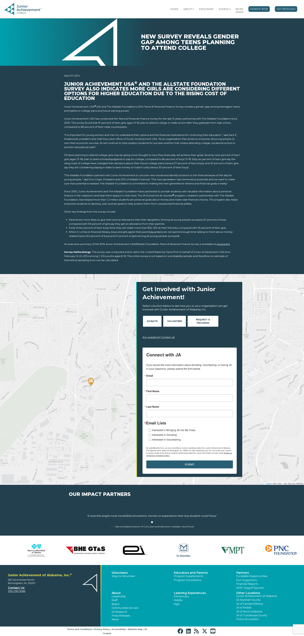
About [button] (116, 593)
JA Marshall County (248, 599)
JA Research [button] (119, 611)
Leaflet (268, 483)
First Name (152, 391)
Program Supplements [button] (188, 576)
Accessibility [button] (119, 629)
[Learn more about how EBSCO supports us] (127, 550)
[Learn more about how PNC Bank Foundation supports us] (275, 550)
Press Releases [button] (121, 615)
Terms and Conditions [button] (79, 629)
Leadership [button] (119, 596)
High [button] (177, 604)
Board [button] (115, 604)
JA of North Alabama (249, 611)
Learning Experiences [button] (190, 593)
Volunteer (174, 321)
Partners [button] (242, 572)
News (239, 9)
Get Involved (286, 9)
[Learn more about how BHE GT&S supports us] (78, 550)
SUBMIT (189, 464)
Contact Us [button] (16, 587)
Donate (152, 321)
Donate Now (259, 9)
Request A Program (203, 321)
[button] (193, 9)
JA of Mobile (244, 607)
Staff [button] (115, 600)
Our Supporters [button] (246, 580)
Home (174, 9)
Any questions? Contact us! (158, 337)
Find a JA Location (247, 619)
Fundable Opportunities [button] (251, 576)
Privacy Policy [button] (102, 629)
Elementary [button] (181, 596)
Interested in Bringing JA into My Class (173, 430)
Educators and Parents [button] (191, 572)
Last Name (152, 406)
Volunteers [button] (120, 572)
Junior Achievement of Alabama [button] (256, 596)
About (187, 9)
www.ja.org (223, 244)
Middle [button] (178, 600)
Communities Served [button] (125, 607)
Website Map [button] (135, 629)
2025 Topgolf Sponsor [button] (250, 587)
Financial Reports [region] (247, 583)
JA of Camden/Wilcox (249, 603)
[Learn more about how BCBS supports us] (29, 550)
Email (149, 375)
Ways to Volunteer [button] (123, 576)
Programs (206, 9)
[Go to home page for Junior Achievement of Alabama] (23, 9)
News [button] (115, 619)
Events (224, 9)
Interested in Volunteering (166, 439)
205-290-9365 (16, 591)
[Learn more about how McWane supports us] (176, 550)
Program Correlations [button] (187, 580)
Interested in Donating (164, 435)
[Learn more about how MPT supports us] (225, 550)
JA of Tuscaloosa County (251, 615)
